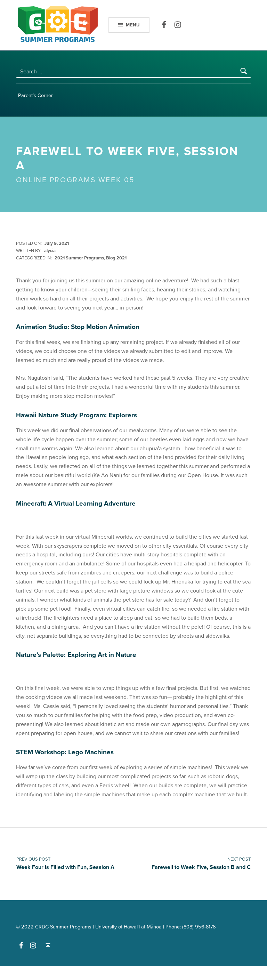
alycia (50, 250)
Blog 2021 (116, 258)
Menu (133, 25)
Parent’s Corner (35, 95)
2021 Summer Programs (79, 258)
